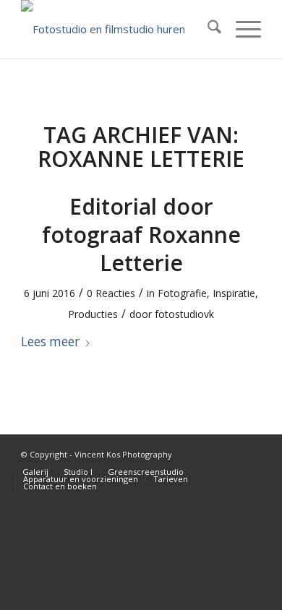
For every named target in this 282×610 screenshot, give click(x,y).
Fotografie (182, 293)
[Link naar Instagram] (250, 453)
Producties (93, 314)
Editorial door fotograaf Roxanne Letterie (141, 235)
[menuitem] (207, 29)
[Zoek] (207, 29)
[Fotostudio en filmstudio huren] (117, 29)
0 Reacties (111, 293)
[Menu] (241, 29)
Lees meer (50, 341)
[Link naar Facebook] (228, 453)
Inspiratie (234, 293)
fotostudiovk (184, 314)
